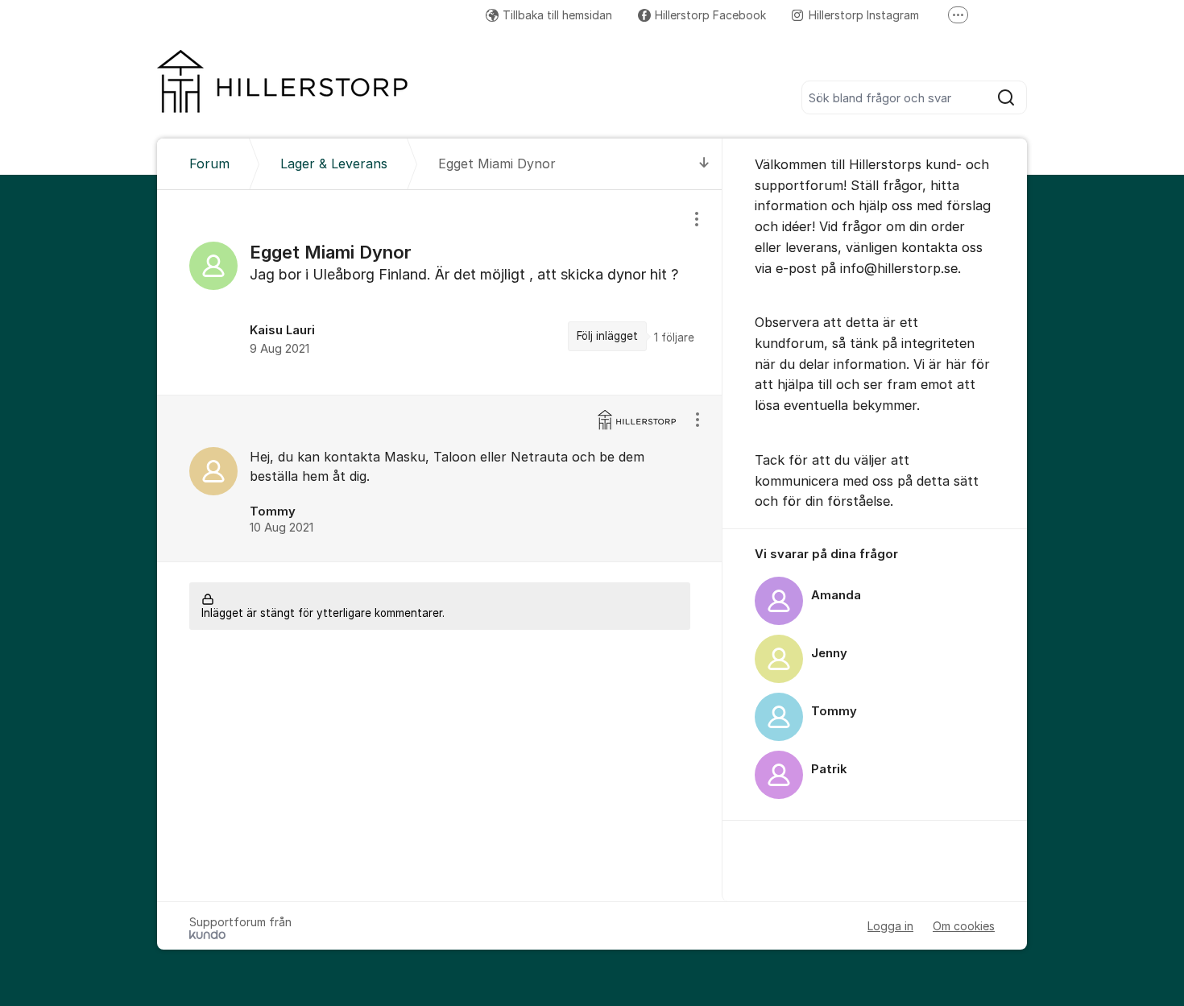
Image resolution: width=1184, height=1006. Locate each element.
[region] (439, 292)
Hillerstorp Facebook (710, 15)
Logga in (890, 926)
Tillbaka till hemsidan (557, 15)
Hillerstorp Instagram (864, 15)
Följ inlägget (607, 335)
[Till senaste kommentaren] (704, 164)
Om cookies (964, 926)
